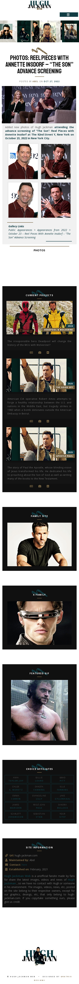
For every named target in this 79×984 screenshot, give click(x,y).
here (24, 864)
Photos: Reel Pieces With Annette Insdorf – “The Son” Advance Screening (39, 64)
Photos (39, 250)
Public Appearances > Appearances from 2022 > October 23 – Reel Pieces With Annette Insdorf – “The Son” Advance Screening (39, 233)
